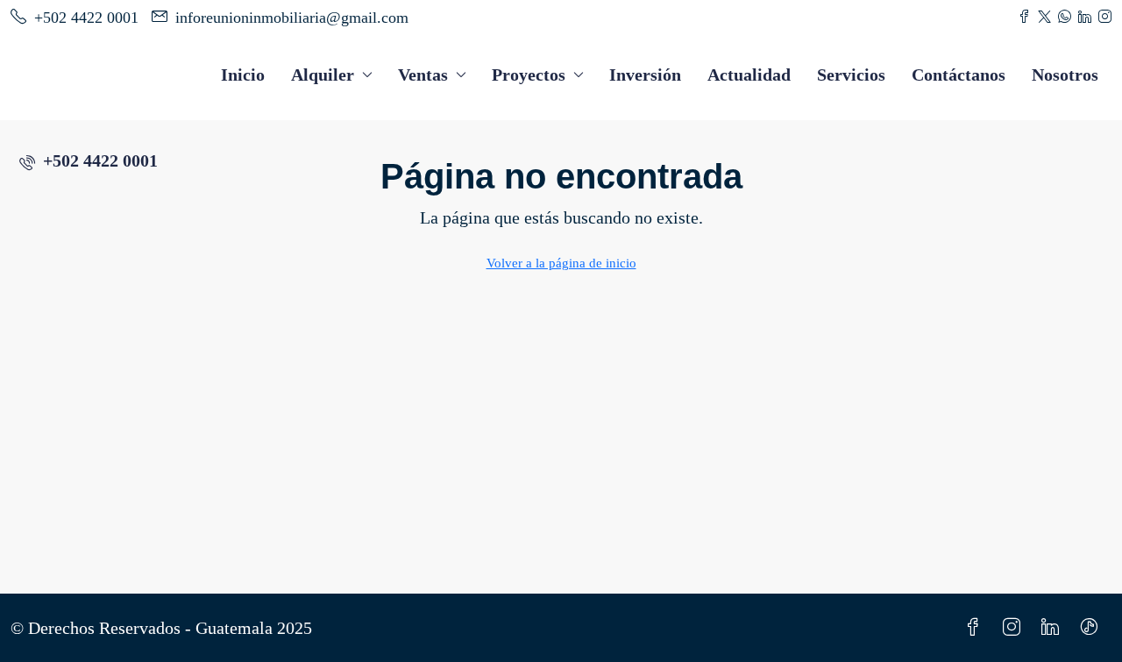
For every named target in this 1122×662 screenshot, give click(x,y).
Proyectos (528, 74)
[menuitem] (89, 160)
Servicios (851, 74)
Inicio (243, 74)
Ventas (423, 74)
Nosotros (1065, 74)
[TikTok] (1092, 627)
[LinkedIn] (1053, 627)
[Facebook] (976, 627)
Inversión (645, 74)
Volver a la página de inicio (561, 263)
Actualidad (749, 74)
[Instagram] (1015, 627)
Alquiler (322, 74)
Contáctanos (958, 74)
